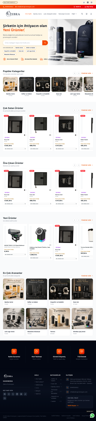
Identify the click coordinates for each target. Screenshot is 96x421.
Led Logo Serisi (31, 51)
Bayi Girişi (90, 7)
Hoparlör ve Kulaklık (10, 51)
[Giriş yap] (91, 14)
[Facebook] (4, 394)
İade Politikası (76, 416)
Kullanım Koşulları (66, 416)
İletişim (38, 391)
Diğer (73, 14)
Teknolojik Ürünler (64, 14)
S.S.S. (37, 388)
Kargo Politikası (86, 416)
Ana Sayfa (28, 14)
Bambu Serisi (37, 14)
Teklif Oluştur (72, 405)
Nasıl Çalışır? (40, 382)
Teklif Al (78, 7)
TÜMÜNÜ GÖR (86, 73)
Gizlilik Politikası (55, 416)
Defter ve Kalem (30, 47)
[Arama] (82, 14)
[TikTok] (25, 394)
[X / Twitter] (13, 394)
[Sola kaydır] (74, 73)
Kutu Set (21, 51)
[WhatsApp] (84, 2)
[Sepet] (86, 14)
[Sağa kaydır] (79, 73)
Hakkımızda (39, 385)
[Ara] (45, 42)
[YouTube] (21, 394)
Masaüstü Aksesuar (9, 54)
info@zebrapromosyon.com (78, 392)
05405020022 (74, 387)
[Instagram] (91, 2)
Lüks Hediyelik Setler (50, 14)
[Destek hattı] (92, 415)
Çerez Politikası (71, 418)
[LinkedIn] (87, 2)
